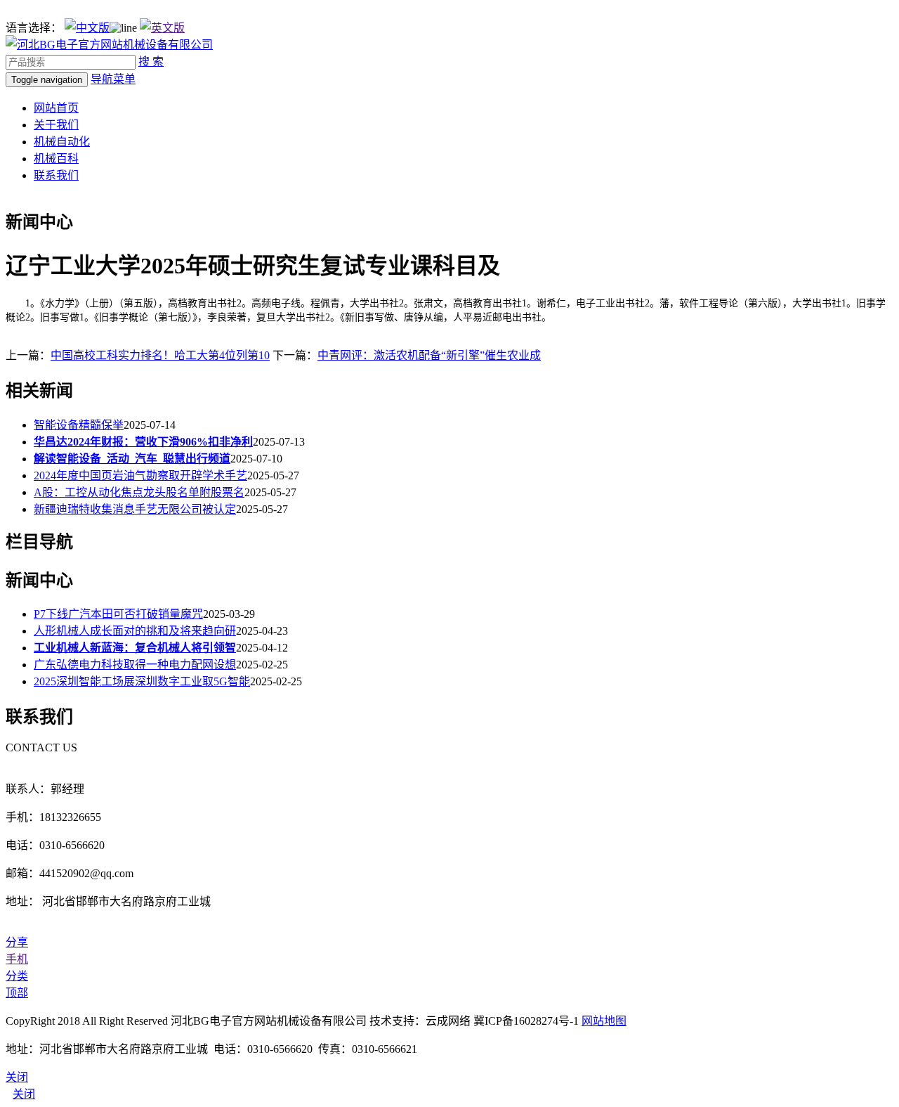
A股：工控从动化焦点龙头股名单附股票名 (139, 492)
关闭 (24, 1094)
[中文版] (87, 28)
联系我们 (56, 175)
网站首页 (56, 108)
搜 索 (151, 61)
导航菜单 (113, 79)
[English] (162, 28)
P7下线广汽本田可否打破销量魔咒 (118, 614)
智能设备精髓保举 (79, 425)
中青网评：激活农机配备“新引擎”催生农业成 (429, 355)
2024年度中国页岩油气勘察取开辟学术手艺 (140, 475)
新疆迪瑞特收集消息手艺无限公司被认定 (135, 509)
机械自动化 (62, 142)
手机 (17, 959)
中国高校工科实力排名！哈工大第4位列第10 (160, 355)
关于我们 (56, 125)
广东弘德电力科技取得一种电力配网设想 (135, 665)
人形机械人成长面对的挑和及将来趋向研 (135, 631)
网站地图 (604, 1021)
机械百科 (56, 158)
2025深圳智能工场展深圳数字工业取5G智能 (142, 681)
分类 (17, 976)
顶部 (17, 993)
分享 (17, 942)
